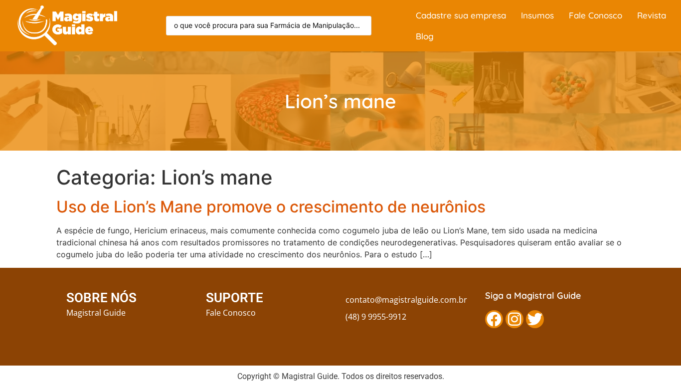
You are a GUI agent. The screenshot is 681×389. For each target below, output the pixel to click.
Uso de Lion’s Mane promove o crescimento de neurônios (271, 206)
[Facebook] (494, 319)
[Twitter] (535, 319)
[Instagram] (514, 319)
